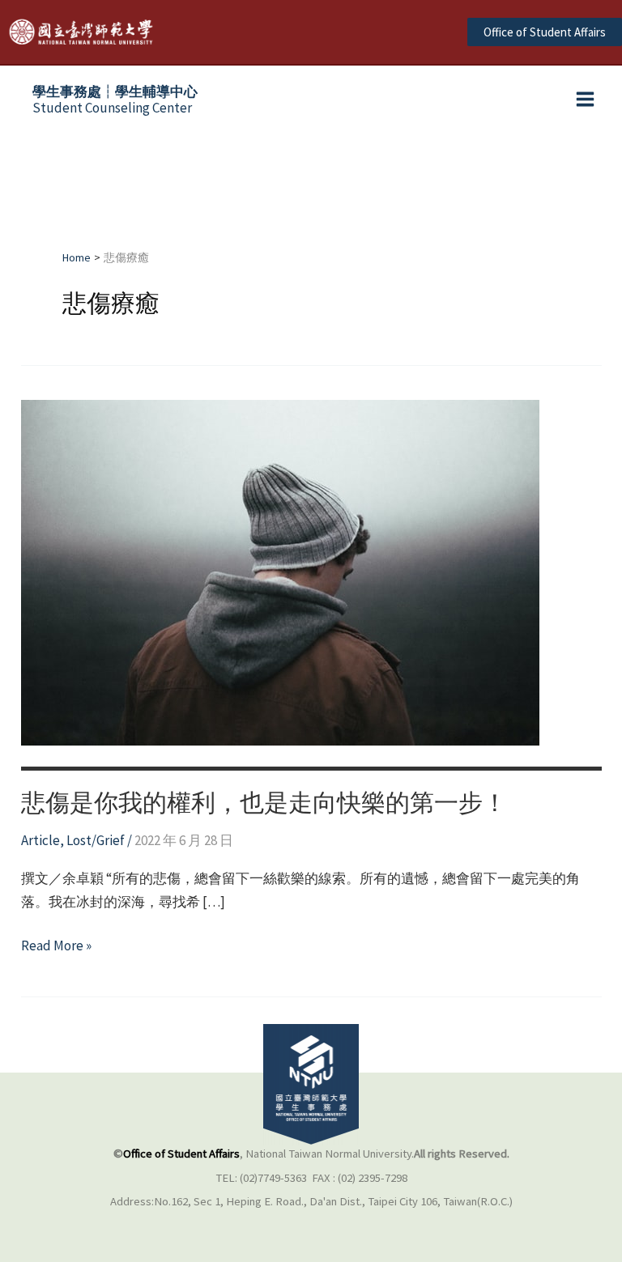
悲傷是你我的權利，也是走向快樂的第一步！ (264, 803)
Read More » (56, 947)
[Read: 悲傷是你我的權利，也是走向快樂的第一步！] (280, 571)
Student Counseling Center (115, 100)
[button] (544, 32)
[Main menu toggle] (586, 100)
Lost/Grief (95, 840)
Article (40, 840)
